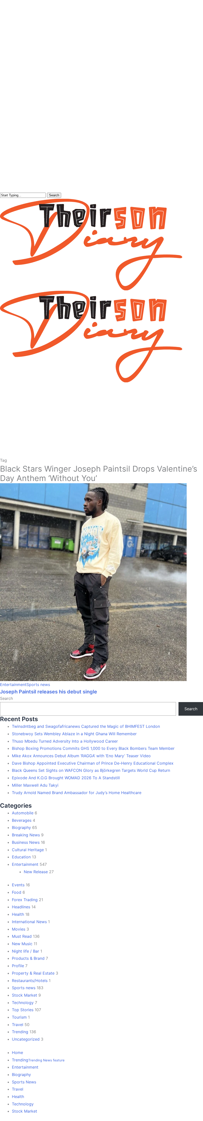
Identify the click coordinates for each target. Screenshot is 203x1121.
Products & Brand (28, 958)
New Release (36, 871)
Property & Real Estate (33, 973)
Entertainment (13, 684)
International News (29, 921)
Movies (18, 929)
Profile (18, 965)
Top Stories (22, 1009)
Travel (17, 1024)
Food (16, 892)
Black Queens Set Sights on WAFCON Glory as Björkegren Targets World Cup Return (91, 770)
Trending (20, 1031)
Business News (26, 842)
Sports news (38, 684)
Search (54, 195)
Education (21, 856)
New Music (22, 943)
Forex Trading (25, 899)
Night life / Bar (25, 951)
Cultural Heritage (28, 849)
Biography (21, 827)
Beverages (21, 820)
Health (18, 914)
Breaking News (26, 834)
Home (17, 1052)
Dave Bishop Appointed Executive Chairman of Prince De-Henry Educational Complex (93, 763)
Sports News (24, 1081)
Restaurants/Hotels (30, 980)
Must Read (22, 936)
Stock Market (24, 995)
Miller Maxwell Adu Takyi (35, 785)
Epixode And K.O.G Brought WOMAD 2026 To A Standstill (66, 777)
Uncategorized (26, 1039)
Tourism (19, 1017)
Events (18, 884)
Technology (23, 1002)
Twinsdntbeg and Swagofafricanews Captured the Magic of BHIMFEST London (86, 726)
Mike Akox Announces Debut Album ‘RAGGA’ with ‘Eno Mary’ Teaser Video (81, 755)
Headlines (21, 906)
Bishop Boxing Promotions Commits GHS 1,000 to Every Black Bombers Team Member (93, 748)
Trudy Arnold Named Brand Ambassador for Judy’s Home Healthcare (76, 792)
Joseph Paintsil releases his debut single (48, 692)
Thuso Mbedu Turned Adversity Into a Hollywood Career (65, 741)
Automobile (22, 812)
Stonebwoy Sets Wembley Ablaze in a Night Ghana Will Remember (74, 733)
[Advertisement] (101, 419)
